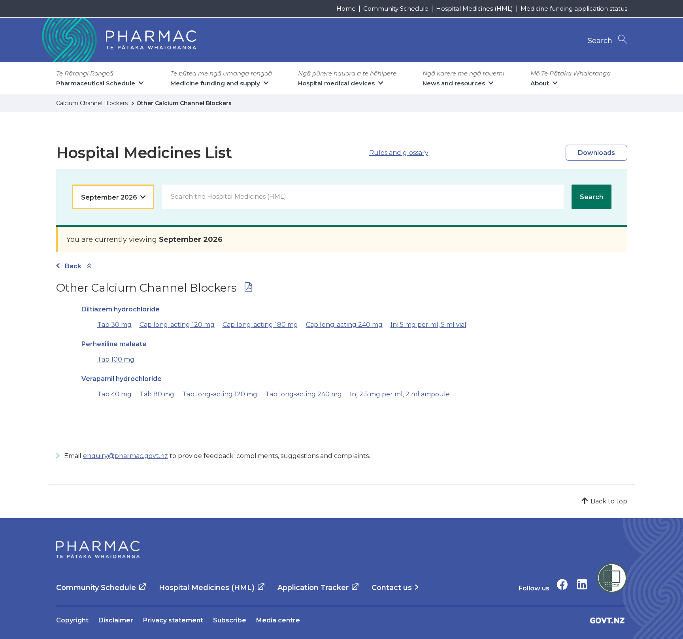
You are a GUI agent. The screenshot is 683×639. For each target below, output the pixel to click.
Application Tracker (313, 587)
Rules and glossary (398, 152)
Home (346, 8)
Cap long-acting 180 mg (260, 324)
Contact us (392, 587)
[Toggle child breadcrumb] (89, 266)
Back (73, 266)
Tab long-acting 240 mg (303, 394)
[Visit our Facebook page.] (562, 584)
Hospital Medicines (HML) (474, 8)
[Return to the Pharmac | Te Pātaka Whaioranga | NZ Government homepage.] (118, 40)
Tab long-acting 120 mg (219, 394)
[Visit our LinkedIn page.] (582, 584)
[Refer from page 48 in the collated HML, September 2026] (248, 288)
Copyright (72, 620)
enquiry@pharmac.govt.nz (125, 456)
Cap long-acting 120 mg (177, 324)
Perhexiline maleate (114, 344)
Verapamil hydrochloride (121, 379)
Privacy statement (173, 620)
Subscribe (229, 620)
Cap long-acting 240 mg (344, 324)
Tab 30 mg (114, 324)
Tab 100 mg (115, 359)
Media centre (278, 620)
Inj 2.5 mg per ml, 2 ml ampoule (400, 394)
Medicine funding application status (574, 8)
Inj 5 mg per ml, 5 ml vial (428, 324)
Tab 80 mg (157, 394)
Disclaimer (115, 620)
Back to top (609, 501)
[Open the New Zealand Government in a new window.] (607, 620)
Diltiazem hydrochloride (120, 309)
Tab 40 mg (114, 394)
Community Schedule (395, 8)
